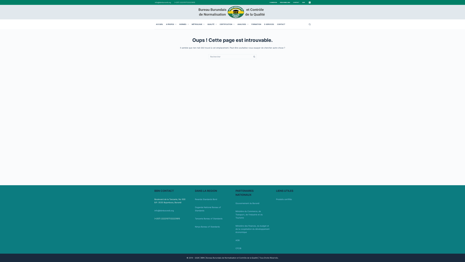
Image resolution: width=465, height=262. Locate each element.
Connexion (273, 2)
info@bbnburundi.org (163, 2)
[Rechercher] (310, 24)
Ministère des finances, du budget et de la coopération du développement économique (253, 229)
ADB (238, 240)
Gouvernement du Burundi (247, 203)
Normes (182, 24)
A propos (170, 24)
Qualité (210, 24)
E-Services (269, 24)
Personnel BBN (285, 2)
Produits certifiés (284, 199)
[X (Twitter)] (310, 2)
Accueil (159, 24)
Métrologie (197, 24)
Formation (256, 24)
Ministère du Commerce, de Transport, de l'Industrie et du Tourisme (249, 214)
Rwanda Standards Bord (206, 199)
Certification (226, 24)
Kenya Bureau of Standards (207, 226)
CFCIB (238, 248)
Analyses (241, 24)
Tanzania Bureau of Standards (208, 218)
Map (303, 2)
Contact (296, 2)
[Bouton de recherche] (254, 56)
